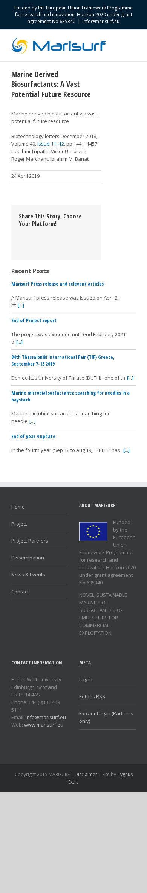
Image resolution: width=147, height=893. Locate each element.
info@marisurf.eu (101, 21)
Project (19, 523)
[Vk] (33, 243)
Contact (20, 591)
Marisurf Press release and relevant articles (57, 283)
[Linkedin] (81, 235)
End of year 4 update (33, 436)
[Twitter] (33, 235)
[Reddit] (21, 243)
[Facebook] (21, 235)
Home (18, 506)
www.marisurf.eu (43, 724)
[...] (21, 305)
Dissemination (27, 557)
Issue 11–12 (50, 143)
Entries (92, 696)
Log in (85, 679)
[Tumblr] (57, 235)
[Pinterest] (45, 235)
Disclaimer (86, 774)
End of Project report (34, 320)
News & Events (28, 574)
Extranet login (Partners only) (106, 717)
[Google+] (69, 235)
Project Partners (29, 540)
